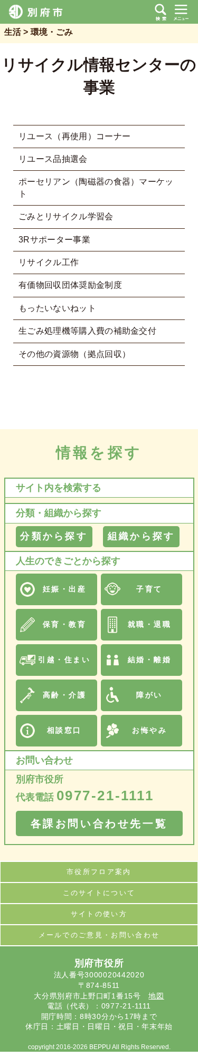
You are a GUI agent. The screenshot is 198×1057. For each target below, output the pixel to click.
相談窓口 (64, 730)
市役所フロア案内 (99, 872)
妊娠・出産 (65, 589)
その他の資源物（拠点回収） (74, 354)
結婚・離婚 (150, 659)
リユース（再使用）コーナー (74, 136)
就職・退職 (150, 624)
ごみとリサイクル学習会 (66, 216)
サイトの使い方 (99, 914)
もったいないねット (57, 308)
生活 (12, 31)
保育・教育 (65, 624)
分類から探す (53, 536)
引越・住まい (64, 659)
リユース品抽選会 (53, 158)
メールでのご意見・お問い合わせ (99, 935)
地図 (156, 996)
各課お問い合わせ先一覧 (99, 823)
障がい (149, 695)
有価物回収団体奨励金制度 (70, 284)
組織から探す (141, 536)
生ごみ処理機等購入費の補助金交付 (87, 330)
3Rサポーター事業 (54, 239)
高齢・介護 (65, 695)
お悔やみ (149, 730)
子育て (149, 589)
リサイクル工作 (48, 262)
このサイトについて (99, 893)
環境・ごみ (52, 31)
